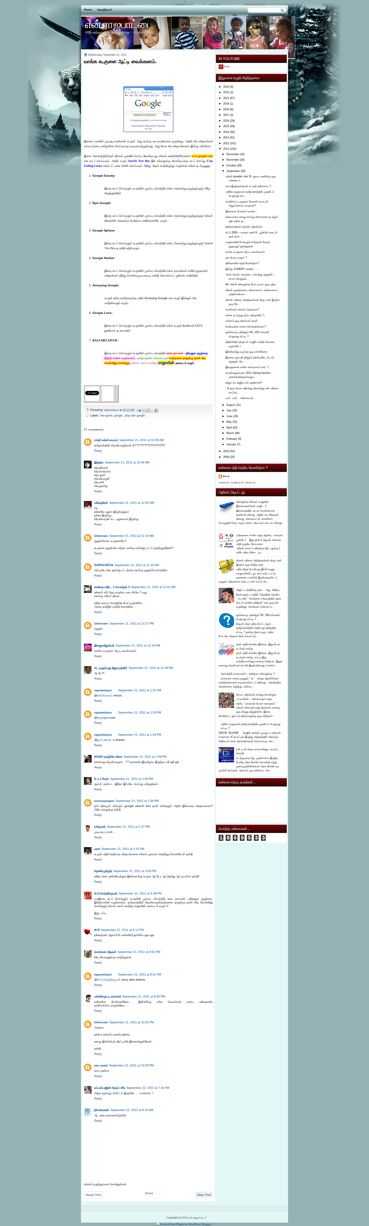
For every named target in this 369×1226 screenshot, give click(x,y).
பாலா (97, 848)
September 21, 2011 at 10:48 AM (127, 462)
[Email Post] (138, 410)
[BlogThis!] (148, 410)
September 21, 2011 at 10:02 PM (131, 1022)
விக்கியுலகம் (105, 695)
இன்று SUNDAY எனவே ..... (242, 269)
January (231, 444)
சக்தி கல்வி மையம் (106, 440)
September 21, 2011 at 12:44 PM (138, 645)
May (229, 421)
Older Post (204, 1195)
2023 (226, 86)
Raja (226, 476)
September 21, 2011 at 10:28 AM (141, 440)
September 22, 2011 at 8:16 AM (131, 1110)
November (232, 159)
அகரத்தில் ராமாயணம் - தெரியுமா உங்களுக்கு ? (248, 673)
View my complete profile (237, 483)
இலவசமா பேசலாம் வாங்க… (242, 211)
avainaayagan (104, 800)
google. (118, 415)
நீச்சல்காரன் (101, 1110)
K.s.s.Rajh (101, 778)
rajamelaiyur (103, 690)
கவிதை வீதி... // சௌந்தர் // (112, 587)
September (233, 171)
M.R (97, 930)
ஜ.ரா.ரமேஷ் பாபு (106, 739)
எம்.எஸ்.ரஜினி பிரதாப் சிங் (109, 1087)
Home (88, 9)
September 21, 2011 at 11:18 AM (131, 535)
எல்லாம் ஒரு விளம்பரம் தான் (242, 320)
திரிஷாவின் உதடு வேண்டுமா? (242, 263)
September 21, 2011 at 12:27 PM (131, 623)
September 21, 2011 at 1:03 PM (139, 712)
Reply (98, 450)
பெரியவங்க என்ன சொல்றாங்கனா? (246, 326)
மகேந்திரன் (101, 502)
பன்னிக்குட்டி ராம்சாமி (107, 996)
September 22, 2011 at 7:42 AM (147, 1087)
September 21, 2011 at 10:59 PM (131, 1065)
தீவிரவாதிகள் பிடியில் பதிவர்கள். (244, 226)
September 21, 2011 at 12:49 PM (151, 668)
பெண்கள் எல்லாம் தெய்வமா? (242, 309)
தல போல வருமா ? (236, 257)
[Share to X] (152, 410)
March (230, 433)
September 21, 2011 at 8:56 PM (143, 996)
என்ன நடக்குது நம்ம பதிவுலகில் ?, (245, 315)
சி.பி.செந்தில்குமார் (105, 893)
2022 (226, 92)
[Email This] (144, 410)
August (230, 404)
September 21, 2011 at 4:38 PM (140, 893)
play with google (135, 415)
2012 (226, 143)
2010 (226, 451)
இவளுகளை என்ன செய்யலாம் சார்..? (247, 367)
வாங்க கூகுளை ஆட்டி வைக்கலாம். (245, 251)
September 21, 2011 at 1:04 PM (139, 734)
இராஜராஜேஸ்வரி (104, 645)
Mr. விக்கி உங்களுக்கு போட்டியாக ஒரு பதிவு (251, 284)
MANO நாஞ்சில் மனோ (108, 756)
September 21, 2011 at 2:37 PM (128, 826)
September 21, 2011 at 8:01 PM (138, 952)
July (228, 410)
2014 (226, 132)
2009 (226, 457)
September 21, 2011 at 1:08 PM (145, 756)
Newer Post (93, 1195)
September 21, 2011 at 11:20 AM (137, 565)
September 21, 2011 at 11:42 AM (153, 587)
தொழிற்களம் (104, 9)
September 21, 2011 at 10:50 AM (131, 502)
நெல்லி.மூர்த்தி (103, 871)
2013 (226, 137)
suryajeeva (104, 717)
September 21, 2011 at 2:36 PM (137, 800)
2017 (226, 114)
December (232, 154)
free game (106, 415)
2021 (226, 98)
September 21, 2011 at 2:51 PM (122, 848)
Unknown (101, 535)
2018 (226, 109)
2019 (226, 103)
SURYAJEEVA (103, 565)
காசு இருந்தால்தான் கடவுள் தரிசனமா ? (248, 186)
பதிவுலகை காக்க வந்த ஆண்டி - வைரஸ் (259, 535)
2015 (226, 126)
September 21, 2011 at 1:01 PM (139, 690)
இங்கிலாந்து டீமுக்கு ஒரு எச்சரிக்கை (247, 351)
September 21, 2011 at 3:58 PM (134, 871)
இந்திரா (99, 462)
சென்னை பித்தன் (105, 952)
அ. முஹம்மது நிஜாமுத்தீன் (110, 668)
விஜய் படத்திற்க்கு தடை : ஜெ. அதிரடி (258, 589)
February (231, 438)
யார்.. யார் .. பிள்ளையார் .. (241, 398)
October (231, 165)
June (229, 416)
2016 (226, 120)
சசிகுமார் (99, 826)
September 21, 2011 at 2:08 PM (131, 778)
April (229, 427)
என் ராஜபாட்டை (119, 24)
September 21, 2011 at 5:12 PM (122, 930)
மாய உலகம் (101, 1065)
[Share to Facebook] (156, 410)
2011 (226, 148)
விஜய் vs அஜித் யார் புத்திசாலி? (244, 382)
